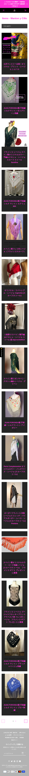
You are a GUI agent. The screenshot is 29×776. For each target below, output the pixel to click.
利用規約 (22, 737)
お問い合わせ (22, 732)
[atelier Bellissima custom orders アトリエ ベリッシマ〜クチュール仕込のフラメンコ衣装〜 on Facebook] (9, 761)
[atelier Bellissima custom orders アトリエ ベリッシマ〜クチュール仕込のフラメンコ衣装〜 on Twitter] (12, 761)
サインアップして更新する (14, 744)
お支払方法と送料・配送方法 (10, 732)
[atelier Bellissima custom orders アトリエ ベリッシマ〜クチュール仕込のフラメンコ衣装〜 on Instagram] (17, 761)
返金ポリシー (14, 740)
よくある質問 (8, 735)
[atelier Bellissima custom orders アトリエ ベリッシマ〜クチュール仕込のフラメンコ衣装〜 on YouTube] (20, 761)
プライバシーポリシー (18, 735)
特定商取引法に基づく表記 (11, 737)
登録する (23, 753)
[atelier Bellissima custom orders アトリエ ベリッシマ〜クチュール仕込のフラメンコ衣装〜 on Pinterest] (14, 761)
